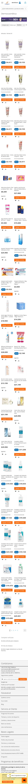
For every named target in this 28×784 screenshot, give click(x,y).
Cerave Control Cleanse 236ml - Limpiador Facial (20, 545)
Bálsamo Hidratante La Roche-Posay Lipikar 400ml (7, 348)
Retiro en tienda (6, 724)
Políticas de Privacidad (7, 685)
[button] (2, 69)
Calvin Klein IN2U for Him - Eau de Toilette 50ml (6, 443)
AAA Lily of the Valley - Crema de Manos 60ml (7, 88)
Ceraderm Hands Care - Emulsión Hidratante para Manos (7, 511)
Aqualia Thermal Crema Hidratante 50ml (7, 249)
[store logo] (7, 3)
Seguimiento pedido (7, 675)
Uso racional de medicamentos (10, 746)
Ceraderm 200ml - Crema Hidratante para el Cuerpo (20, 443)
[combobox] (14, 8)
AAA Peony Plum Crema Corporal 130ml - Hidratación (7, 122)
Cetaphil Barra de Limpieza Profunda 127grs (7, 612)
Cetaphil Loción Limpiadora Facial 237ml (20, 612)
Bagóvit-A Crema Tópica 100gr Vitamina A (20, 315)
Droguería (4, 757)
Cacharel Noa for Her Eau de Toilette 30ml (6, 411)
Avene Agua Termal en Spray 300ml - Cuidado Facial (7, 316)
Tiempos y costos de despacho (10, 717)
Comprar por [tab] (5, 25)
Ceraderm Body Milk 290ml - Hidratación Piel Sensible (7, 477)
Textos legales (5, 736)
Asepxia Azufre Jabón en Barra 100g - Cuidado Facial (6, 282)
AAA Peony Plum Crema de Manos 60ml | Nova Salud (20, 122)
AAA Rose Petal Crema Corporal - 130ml (20, 155)
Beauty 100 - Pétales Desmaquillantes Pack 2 (20, 347)
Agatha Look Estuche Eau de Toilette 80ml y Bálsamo (20, 189)
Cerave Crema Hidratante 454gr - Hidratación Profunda (6, 579)
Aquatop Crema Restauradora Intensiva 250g (20, 249)
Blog (2, 704)
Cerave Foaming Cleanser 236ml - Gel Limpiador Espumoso (20, 579)
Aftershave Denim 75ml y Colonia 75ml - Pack (7, 188)
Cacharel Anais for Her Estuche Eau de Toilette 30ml (20, 380)
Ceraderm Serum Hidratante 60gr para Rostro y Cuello (7, 545)
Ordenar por (12, 25)
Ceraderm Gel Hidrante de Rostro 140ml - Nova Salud (20, 477)
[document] (14, 778)
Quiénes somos (5, 697)
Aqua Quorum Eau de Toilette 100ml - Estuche (20, 219)
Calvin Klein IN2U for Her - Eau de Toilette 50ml (19, 412)
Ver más (13, 779)
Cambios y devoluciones (8, 720)
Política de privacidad (7, 740)
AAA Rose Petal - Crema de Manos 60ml (7, 155)
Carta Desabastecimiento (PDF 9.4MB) (12, 753)
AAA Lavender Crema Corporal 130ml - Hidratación (6, 55)
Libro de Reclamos (6, 727)
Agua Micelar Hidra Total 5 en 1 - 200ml (7, 219)
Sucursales (4, 701)
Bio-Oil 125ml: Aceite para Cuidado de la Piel (7, 379)
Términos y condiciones (8, 743)
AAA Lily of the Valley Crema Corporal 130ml (20, 88)
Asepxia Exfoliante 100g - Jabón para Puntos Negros (20, 282)
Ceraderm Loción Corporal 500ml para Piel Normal (20, 511)
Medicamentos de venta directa (10, 750)
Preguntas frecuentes (7, 713)
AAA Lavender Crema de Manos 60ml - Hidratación (19, 55)
